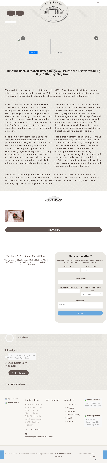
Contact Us (72, 421)
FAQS (69, 418)
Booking (71, 411)
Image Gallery (73, 414)
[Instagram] (98, 460)
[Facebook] (96, 460)
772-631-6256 (34, 429)
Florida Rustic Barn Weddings (16, 364)
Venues (70, 408)
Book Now (33, 52)
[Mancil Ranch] (53, 11)
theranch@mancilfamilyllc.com (39, 436)
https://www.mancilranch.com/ (77, 174)
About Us (71, 404)
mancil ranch (23, 337)
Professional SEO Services (63, 455)
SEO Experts (93, 455)
